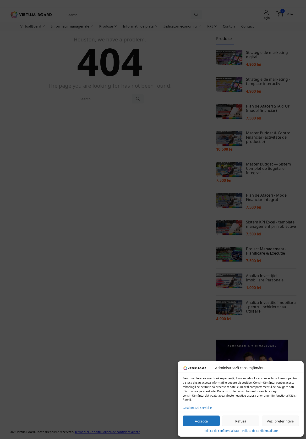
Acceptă (201, 421)
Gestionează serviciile (197, 408)
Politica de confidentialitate (222, 431)
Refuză (240, 421)
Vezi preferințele (280, 421)
